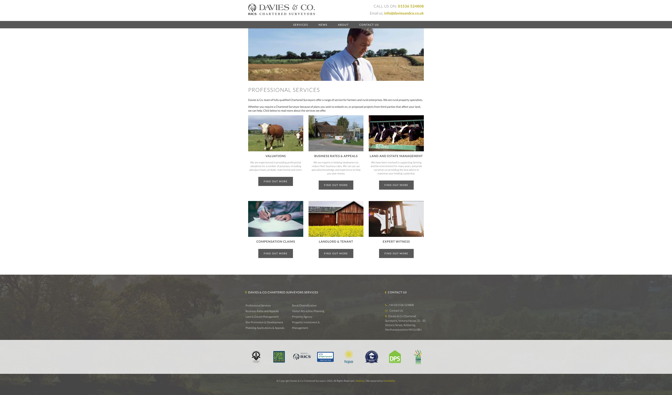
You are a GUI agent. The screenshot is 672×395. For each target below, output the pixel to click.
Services (300, 24)
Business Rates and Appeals (262, 311)
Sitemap (360, 380)
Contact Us (369, 24)
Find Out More (276, 181)
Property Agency (302, 316)
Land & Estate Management (262, 316)
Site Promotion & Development (264, 322)
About (343, 24)
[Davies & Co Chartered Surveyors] (281, 9)
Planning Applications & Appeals (265, 327)
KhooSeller (389, 380)
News (322, 24)
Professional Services (258, 305)
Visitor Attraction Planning (308, 311)
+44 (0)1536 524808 (401, 304)
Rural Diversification (304, 305)
